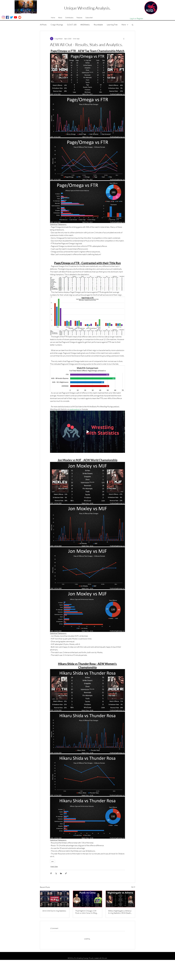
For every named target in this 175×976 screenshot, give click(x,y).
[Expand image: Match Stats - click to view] (87, 74)
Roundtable (98, 25)
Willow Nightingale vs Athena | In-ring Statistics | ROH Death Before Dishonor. (120, 912)
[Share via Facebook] (51, 873)
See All (133, 887)
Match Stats (54, 866)
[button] (60, 17)
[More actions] (124, 38)
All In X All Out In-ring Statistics (54, 911)
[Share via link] (66, 873)
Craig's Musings (57, 25)
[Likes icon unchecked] (56, 958)
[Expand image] (87, 483)
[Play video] (87, 432)
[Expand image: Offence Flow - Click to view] (87, 116)
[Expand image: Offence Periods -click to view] (87, 159)
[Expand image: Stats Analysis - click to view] (87, 202)
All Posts (43, 25)
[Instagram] (3, 17)
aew (52, 861)
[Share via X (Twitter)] (56, 873)
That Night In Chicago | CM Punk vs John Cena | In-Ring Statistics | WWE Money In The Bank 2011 (87, 912)
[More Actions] (124, 949)
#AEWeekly (85, 25)
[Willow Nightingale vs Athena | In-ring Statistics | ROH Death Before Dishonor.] (120, 899)
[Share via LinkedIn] (61, 873)
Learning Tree (112, 25)
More (124, 25)
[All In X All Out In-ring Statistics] (54, 899)
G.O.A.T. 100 (71, 25)
